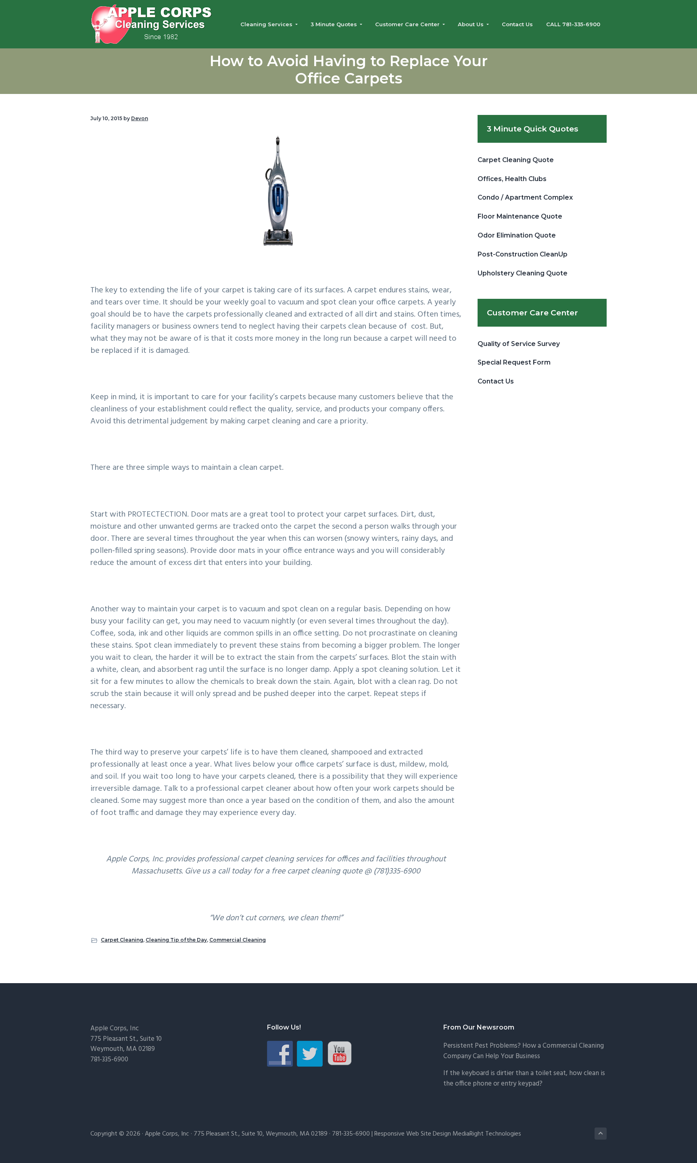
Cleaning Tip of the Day (176, 940)
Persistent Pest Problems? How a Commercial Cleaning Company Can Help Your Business (523, 1051)
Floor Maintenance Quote (520, 216)
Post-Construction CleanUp (523, 254)
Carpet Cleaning (122, 940)
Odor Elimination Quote (517, 235)
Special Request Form (514, 362)
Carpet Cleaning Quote (516, 160)
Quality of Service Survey (519, 344)
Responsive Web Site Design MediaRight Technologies (447, 1134)
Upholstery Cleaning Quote (523, 273)
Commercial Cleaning (237, 940)
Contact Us (496, 381)
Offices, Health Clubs (512, 179)
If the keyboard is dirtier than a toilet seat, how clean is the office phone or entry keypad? (524, 1078)
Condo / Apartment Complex (525, 197)
